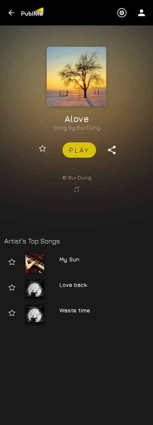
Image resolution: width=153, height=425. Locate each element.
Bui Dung (88, 127)
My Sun (69, 259)
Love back (73, 284)
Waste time (75, 310)
